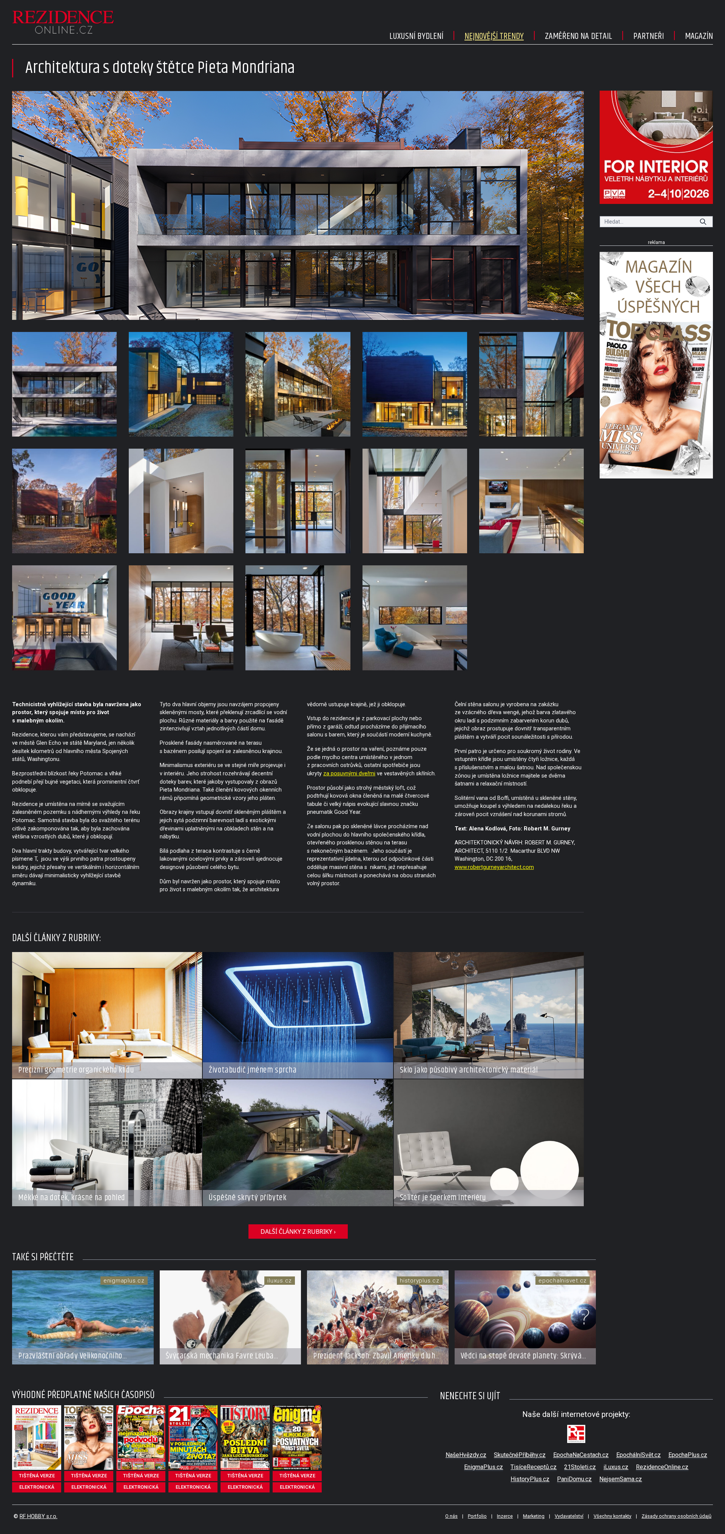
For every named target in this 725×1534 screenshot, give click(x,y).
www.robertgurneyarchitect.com (494, 867)
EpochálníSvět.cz (638, 1454)
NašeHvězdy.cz (466, 1454)
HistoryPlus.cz (530, 1479)
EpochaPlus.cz (687, 1454)
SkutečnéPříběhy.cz (520, 1454)
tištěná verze (37, 1475)
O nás (451, 1516)
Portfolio (477, 1516)
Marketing (534, 1516)
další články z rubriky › (298, 1231)
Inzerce (505, 1516)
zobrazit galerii (298, 205)
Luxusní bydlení (416, 36)
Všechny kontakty (612, 1516)
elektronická (36, 1487)
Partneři (648, 36)
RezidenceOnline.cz (662, 1467)
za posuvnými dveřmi (349, 773)
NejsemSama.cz (620, 1479)
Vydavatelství (569, 1516)
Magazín (699, 36)
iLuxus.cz (615, 1467)
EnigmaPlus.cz (483, 1467)
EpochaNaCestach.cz (581, 1454)
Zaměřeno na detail (578, 36)
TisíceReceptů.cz (534, 1467)
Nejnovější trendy (494, 36)
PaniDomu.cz (574, 1479)
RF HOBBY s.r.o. (38, 1516)
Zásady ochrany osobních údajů (676, 1516)
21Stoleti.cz (580, 1467)
